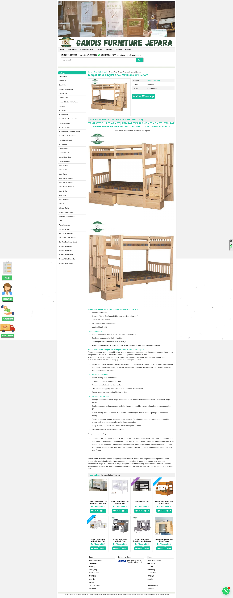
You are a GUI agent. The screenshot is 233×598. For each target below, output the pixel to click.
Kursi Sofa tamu (64, 127)
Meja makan (63, 174)
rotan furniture (64, 225)
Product (92, 582)
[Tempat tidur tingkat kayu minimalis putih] (120, 493)
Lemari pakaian (64, 161)
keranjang (93, 570)
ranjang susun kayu (142, 501)
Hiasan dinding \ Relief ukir (68, 102)
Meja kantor (63, 170)
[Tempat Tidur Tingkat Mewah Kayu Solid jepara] (142, 532)
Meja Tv (61, 204)
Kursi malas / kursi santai (68, 119)
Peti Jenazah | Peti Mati (67, 216)
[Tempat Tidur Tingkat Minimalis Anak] (120, 534)
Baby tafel (62, 81)
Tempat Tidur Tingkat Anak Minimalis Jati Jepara (118, 75)
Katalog (99, 49)
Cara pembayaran (86, 49)
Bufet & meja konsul (66, 89)
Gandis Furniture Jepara (161, 594)
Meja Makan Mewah (65, 182)
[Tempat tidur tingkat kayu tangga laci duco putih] (98, 491)
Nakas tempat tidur (66, 212)
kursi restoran (64, 123)
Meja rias (62, 195)
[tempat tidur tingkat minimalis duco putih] (98, 530)
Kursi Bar (62, 106)
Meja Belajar (63, 165)
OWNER (128, 49)
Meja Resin (63, 191)
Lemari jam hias (65, 157)
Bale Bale (62, 85)
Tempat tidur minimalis (67, 259)
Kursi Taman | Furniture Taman (69, 132)
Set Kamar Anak (64, 229)
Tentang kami (94, 585)
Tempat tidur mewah (66, 255)
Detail (95, 511)
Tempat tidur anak (65, 246)
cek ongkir (93, 563)
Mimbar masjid (64, 208)
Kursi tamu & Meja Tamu (67, 136)
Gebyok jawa (63, 98)
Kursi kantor (63, 115)
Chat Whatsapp (144, 96)
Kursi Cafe (62, 110)
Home (62, 49)
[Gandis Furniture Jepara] (116, 46)
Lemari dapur (63, 149)
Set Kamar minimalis (66, 233)
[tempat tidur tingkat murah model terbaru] (164, 534)
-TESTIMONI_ (63, 76)
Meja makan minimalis (66, 187)
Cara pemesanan (96, 560)
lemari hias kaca (65, 153)
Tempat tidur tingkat (100, 72)
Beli (103, 511)
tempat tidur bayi (65, 250)
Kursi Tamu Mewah (65, 140)
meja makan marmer (66, 178)
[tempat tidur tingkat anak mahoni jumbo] (164, 497)
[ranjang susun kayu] (142, 491)
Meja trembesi (64, 199)
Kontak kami (72, 49)
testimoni (109, 49)
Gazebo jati (63, 93)
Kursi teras (63, 144)
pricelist (119, 49)
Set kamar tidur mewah (67, 238)
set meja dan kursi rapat (68, 242)
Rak (60, 221)
